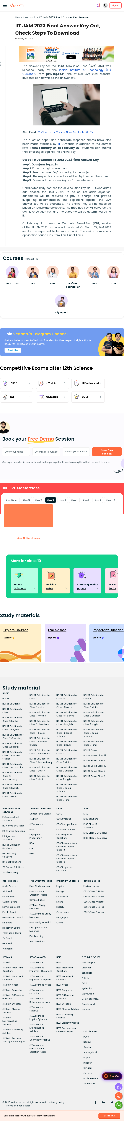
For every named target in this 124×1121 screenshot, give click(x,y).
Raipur (86, 1057)
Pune (86, 1036)
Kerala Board (9, 912)
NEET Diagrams (64, 990)
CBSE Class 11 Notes (93, 896)
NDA (31, 843)
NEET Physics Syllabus (67, 1009)
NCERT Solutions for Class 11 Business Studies (40, 741)
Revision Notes (91, 886)
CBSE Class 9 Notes (93, 906)
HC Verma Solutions (13, 825)
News (18, 17)
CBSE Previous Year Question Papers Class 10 (66, 859)
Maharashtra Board (12, 917)
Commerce (62, 912)
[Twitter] (112, 1102)
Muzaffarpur (88, 962)
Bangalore (87, 972)
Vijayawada (88, 993)
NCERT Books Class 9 (94, 771)
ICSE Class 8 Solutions (95, 838)
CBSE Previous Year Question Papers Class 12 (66, 846)
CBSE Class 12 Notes (93, 891)
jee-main (30, 17)
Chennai (86, 967)
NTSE (32, 853)
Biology (60, 891)
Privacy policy (56, 1102)
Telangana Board (11, 932)
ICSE (85, 813)
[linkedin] (103, 1102)
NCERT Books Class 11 (94, 760)
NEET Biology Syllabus (67, 1022)
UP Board (7, 943)
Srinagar (87, 1067)
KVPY (32, 848)
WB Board (7, 948)
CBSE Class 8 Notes (93, 912)
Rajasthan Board (11, 927)
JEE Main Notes (10, 984)
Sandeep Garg (10, 872)
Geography (62, 917)
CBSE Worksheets (65, 829)
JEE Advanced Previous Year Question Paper (37, 1048)
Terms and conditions (18, 1105)
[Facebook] (95, 1103)
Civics (59, 922)
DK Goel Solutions (11, 861)
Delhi (84, 983)
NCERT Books (90, 750)
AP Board (7, 891)
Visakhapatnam (90, 998)
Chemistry (62, 896)
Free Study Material (39, 886)
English (60, 906)
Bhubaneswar (90, 1078)
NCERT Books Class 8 (94, 776)
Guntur (87, 1047)
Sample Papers (37, 899)
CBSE (59, 813)
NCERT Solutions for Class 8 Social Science (93, 733)
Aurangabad (90, 1052)
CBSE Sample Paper (66, 824)
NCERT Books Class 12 (94, 755)
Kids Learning (36, 936)
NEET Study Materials (40, 922)
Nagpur (87, 1041)
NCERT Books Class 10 (94, 765)
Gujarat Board (9, 901)
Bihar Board (8, 896)
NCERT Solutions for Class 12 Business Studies (12, 755)
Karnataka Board (11, 906)
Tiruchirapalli (88, 1004)
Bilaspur (87, 1062)
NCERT (5, 698)
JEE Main (34, 818)
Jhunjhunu (89, 1083)
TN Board (7, 938)
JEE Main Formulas (12, 990)
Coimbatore (90, 1031)
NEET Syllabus (63, 1003)
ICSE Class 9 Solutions (95, 832)
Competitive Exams (40, 813)
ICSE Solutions (90, 818)
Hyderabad (87, 988)
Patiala (85, 978)
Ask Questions (37, 941)
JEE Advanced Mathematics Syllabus (36, 1028)
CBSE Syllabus (63, 818)
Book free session (107, 452)
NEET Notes (62, 984)
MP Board (7, 922)
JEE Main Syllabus (11, 1003)
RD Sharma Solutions (13, 831)
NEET (31, 829)
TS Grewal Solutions (13, 867)
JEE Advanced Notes (40, 984)
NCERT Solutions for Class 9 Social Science (66, 788)
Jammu (87, 1073)
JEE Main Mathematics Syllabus (9, 1021)
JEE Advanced (36, 824)
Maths (59, 901)
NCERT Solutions (11, 703)
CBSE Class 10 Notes (94, 901)
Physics (60, 886)
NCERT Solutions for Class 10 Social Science (66, 733)
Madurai (86, 1009)
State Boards (9, 886)
